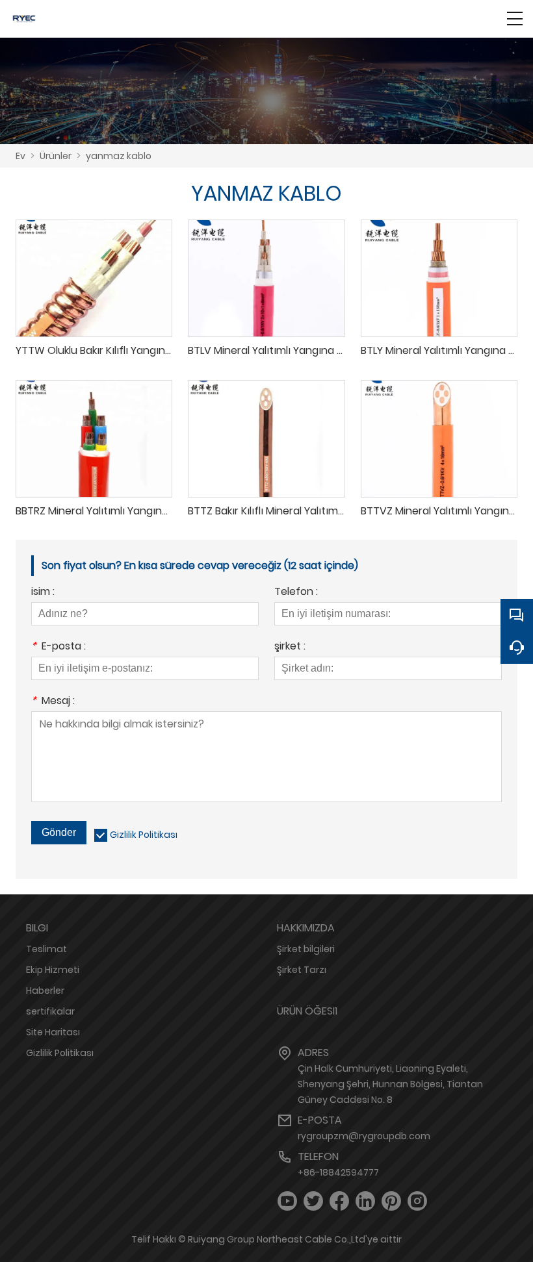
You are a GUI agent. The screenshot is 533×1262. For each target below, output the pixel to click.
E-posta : (58, 647)
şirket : (290, 647)
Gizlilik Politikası (143, 834)
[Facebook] (339, 1201)
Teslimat (46, 948)
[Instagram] (417, 1201)
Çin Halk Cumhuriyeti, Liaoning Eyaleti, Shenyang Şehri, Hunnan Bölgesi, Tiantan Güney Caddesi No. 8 (390, 1084)
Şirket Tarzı (301, 969)
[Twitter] (313, 1201)
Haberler (45, 990)
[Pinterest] (391, 1201)
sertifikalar (50, 1011)
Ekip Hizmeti (52, 969)
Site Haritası (53, 1032)
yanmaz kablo (118, 155)
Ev (20, 155)
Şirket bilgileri (306, 948)
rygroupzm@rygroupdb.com (364, 1135)
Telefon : (296, 593)
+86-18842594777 (338, 1172)
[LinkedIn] (365, 1201)
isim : (43, 593)
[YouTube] (287, 1201)
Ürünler (56, 155)
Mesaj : (53, 702)
